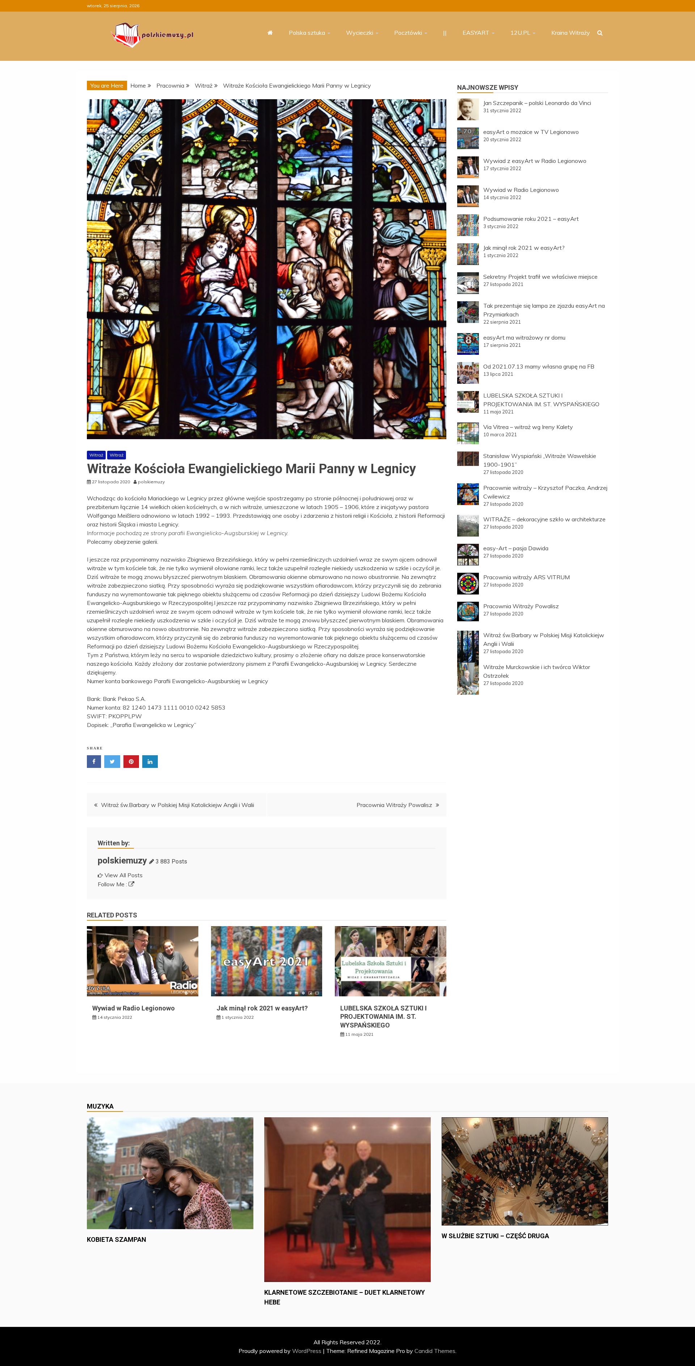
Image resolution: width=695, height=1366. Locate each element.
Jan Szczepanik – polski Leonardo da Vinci (537, 102)
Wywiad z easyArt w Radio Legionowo (534, 160)
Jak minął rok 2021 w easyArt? (262, 1008)
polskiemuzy (122, 861)
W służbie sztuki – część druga (495, 1236)
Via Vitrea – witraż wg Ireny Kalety (528, 426)
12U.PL (520, 32)
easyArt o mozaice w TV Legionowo (531, 131)
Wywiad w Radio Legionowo (133, 1008)
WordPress (306, 1350)
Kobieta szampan (116, 1239)
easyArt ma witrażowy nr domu (524, 337)
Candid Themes (434, 1350)
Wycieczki (359, 32)
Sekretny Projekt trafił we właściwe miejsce (540, 276)
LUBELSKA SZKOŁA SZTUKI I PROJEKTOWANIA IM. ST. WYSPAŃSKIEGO (383, 1016)
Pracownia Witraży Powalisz (394, 804)
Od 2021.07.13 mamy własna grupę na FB (538, 366)
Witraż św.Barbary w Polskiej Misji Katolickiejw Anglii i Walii (177, 804)
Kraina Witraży (570, 32)
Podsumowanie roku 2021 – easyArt (531, 218)
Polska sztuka (307, 32)
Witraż (96, 455)
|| (445, 32)
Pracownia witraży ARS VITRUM (526, 577)
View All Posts (124, 875)
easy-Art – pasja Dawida (515, 548)
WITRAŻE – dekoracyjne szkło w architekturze (544, 519)
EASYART (476, 32)
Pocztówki (408, 32)
